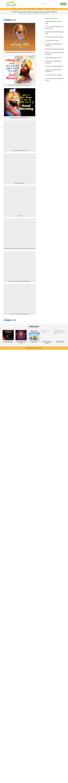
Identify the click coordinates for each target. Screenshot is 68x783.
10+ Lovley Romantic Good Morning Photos (54, 37)
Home (14, 9)
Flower (24, 9)
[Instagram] (15, 20)
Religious (19, 9)
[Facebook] (4, 20)
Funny (29, 9)
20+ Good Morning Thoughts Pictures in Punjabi (53, 22)
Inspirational (40, 9)
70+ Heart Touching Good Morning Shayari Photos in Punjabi (54, 27)
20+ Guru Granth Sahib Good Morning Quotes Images (54, 32)
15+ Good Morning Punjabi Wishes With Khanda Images (53, 70)
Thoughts (47, 9)
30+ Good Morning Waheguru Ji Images (53, 58)
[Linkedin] (6, 20)
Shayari (34, 9)
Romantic (53, 9)
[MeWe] (10, 20)
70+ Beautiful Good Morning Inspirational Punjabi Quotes (54, 44)
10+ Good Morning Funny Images (52, 40)
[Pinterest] (8, 20)
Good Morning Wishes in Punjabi (37, 347)
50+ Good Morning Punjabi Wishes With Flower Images (53, 62)
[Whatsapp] (11, 20)
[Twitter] (13, 20)
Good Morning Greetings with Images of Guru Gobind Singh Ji (54, 53)
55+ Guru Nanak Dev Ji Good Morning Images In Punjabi (54, 79)
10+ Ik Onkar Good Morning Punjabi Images (54, 66)
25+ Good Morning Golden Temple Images (53, 75)
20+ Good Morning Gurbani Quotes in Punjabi (54, 49)
